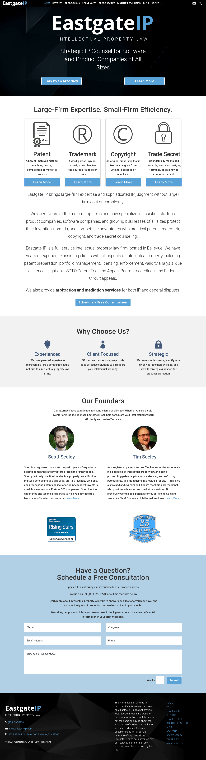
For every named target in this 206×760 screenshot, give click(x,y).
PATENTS (57, 3)
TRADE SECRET (107, 3)
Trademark (83, 154)
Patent (42, 154)
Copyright (123, 154)
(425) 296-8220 (202, 3)
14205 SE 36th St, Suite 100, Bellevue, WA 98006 (33, 734)
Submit (174, 680)
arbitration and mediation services (88, 290)
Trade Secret (163, 154)
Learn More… (73, 498)
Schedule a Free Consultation (103, 302)
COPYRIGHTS (89, 3)
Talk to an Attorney (61, 81)
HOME (47, 3)
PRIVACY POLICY (174, 743)
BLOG (146, 3)
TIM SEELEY (172, 739)
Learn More (144, 81)
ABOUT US (171, 731)
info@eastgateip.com (194, 3)
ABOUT (155, 3)
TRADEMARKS (72, 3)
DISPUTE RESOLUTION (129, 3)
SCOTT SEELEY (174, 735)
